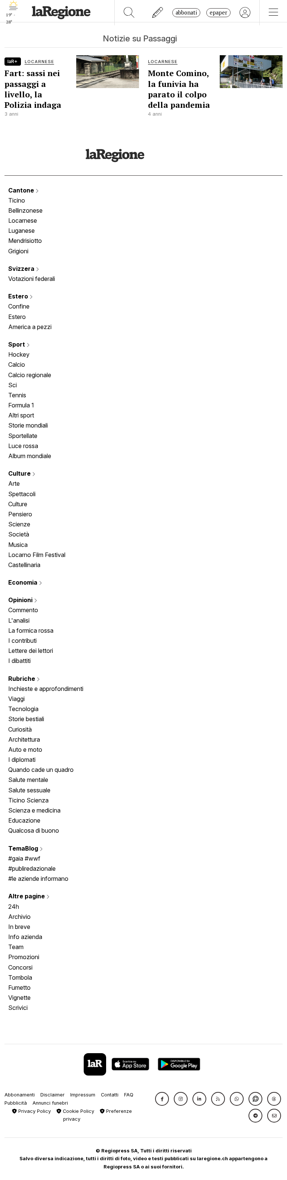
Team (16, 947)
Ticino (16, 200)
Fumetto (19, 987)
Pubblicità (15, 1103)
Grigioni (18, 251)
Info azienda (25, 936)
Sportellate (22, 435)
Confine (19, 306)
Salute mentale (28, 779)
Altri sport (21, 415)
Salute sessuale (29, 790)
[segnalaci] (158, 12)
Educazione (24, 820)
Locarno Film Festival (36, 554)
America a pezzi (30, 327)
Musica (18, 544)
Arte (14, 483)
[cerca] (129, 12)
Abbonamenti (19, 1095)
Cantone (22, 190)
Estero (19, 296)
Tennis (17, 395)
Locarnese (22, 220)
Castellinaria (24, 565)
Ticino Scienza (28, 800)
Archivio (19, 916)
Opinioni (21, 600)
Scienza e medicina (34, 810)
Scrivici (18, 1007)
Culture (20, 473)
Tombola (20, 977)
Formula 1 (21, 405)
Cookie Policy (77, 1111)
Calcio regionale (29, 375)
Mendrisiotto (25, 240)
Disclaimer (52, 1095)
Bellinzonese (25, 210)
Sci (12, 385)
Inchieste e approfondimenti (45, 688)
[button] (162, 1099)
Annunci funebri (50, 1103)
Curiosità (20, 729)
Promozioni (23, 957)
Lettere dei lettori (30, 650)
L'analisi (19, 620)
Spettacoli (22, 494)
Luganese (21, 230)
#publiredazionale (32, 868)
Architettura (24, 739)
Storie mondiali (28, 425)
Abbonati (186, 12)
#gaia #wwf (24, 858)
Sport (17, 344)
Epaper (218, 12)
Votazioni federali (31, 278)
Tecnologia (23, 709)
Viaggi (16, 698)
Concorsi (20, 967)
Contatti (109, 1095)
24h (13, 906)
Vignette (19, 997)
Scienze (19, 524)
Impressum (82, 1095)
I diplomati (22, 759)
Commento (23, 610)
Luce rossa (23, 446)
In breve (19, 926)
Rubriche (22, 678)
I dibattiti (19, 660)
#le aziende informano (38, 878)
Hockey (19, 354)
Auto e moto (25, 749)
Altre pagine (27, 896)
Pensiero (20, 514)
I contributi (22, 640)
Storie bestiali (26, 719)
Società (18, 534)
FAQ (128, 1095)
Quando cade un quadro (41, 769)
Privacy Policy (34, 1111)
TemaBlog (24, 848)
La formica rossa (30, 630)
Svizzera (22, 268)
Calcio (16, 364)
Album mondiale (29, 456)
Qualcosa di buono (33, 830)
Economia (23, 582)
